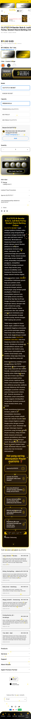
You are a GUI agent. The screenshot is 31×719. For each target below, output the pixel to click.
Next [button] (29, 1)
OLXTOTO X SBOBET (9, 88)
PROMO (3, 716)
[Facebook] (2, 211)
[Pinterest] (7, 211)
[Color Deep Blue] (9, 65)
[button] (2, 11)
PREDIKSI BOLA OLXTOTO (10, 109)
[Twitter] (5, 211)
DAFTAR (23, 5)
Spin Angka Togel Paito (15, 171)
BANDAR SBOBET (7, 93)
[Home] (12, 10)
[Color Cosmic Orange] (3, 65)
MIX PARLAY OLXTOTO (9, 120)
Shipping (9, 43)
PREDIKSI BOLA (7, 103)
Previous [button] (1, 1)
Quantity (3, 145)
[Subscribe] (25, 699)
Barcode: (10, 32)
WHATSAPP (21, 716)
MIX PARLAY (6, 114)
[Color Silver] (14, 65)
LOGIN (7, 5)
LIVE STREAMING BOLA (23, 54)
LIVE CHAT (27, 716)
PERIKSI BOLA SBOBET (7, 54)
